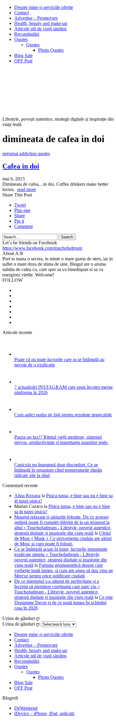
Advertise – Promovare (36, 18)
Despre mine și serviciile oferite (43, 7)
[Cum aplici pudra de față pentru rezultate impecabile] (22, 409)
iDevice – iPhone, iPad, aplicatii (44, 713)
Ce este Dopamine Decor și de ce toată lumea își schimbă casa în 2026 (63, 602)
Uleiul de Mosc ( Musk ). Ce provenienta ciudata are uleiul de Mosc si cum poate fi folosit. (63, 538)
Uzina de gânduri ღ (21, 623)
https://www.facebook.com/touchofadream (42, 248)
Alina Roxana (27, 495)
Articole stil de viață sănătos (40, 28)
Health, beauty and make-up (40, 23)
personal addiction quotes (26, 153)
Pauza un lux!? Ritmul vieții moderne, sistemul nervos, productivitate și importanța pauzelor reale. (61, 440)
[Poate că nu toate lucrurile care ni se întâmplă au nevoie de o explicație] (22, 354)
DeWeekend (25, 708)
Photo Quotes (51, 50)
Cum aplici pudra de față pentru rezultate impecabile (63, 414)
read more (26, 189)
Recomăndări (26, 34)
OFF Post (23, 60)
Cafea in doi (20, 166)
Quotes (21, 39)
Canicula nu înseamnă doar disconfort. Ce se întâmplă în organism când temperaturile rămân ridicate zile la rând (58, 470)
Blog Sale (23, 55)
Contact (21, 12)
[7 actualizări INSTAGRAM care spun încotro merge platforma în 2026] (22, 381)
